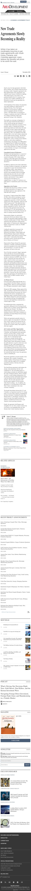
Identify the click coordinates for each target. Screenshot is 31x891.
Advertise (12, 2)
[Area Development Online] (15, 885)
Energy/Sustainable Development (12, 428)
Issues (28, 712)
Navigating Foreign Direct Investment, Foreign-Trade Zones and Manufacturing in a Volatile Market (15, 696)
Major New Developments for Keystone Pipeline (14, 429)
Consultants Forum (6, 2)
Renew (28, 2)
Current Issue (5, 840)
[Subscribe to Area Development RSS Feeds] (6, 882)
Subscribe (23, 1)
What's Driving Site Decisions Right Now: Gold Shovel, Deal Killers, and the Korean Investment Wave (15, 688)
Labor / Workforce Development (7, 853)
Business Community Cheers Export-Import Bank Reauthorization (15, 448)
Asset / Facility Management (6, 851)
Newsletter (4, 837)
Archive (28, 749)
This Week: (14, 757)
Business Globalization (10, 433)
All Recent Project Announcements (8, 612)
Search (20, 11)
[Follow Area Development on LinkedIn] (2, 882)
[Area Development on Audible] (22, 882)
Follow (11, 11)
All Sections (29, 14)
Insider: (15, 754)
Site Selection (3, 855)
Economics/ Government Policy (20, 20)
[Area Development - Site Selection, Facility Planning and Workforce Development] (15, 6)
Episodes (28, 681)
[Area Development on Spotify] (18, 882)
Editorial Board (23, 13)
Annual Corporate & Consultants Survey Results (10, 865)
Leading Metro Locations (5, 867)
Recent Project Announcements (7, 857)
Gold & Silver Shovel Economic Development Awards (11, 863)
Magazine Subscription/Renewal (10, 835)
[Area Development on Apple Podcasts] (14, 882)
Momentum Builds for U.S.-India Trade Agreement (12, 435)
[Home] (10, 882)
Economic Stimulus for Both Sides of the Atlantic (13, 442)
